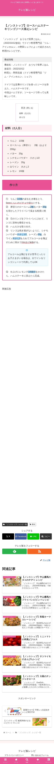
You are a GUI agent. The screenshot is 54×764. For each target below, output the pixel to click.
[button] (46, 536)
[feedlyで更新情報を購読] (14, 551)
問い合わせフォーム (40, 755)
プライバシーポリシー (14, 755)
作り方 (22, 117)
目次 (23, 108)
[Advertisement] (27, 404)
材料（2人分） (25, 113)
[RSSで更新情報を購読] (39, 551)
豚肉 (33, 524)
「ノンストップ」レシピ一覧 (16, 524)
